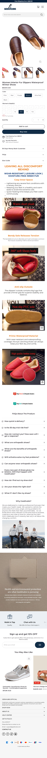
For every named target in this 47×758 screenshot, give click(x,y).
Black (5, 100)
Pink (5, 95)
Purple (19, 95)
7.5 (31, 107)
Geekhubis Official (25, 746)
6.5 (20, 107)
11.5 (33, 112)
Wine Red (38, 95)
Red (12, 95)
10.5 (21, 112)
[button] (42, 7)
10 (15, 112)
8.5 (42, 107)
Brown (28, 95)
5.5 (9, 107)
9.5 (9, 112)
